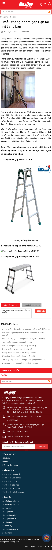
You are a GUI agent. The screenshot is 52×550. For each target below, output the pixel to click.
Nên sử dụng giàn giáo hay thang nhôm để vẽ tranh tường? (23, 333)
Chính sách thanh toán (11, 474)
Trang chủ (4, 17)
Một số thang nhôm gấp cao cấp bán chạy (19, 345)
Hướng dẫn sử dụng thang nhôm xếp (17, 342)
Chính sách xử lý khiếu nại (13, 492)
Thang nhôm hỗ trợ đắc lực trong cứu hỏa (19, 352)
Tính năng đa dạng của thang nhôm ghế (18, 356)
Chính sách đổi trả (9, 481)
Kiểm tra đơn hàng (10, 465)
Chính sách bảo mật (10, 485)
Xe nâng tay (7, 526)
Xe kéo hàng (7, 533)
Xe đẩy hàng (7, 522)
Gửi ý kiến (41, 311)
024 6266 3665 (12, 420)
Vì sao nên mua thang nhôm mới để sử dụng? (20, 363)
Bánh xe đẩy (7, 508)
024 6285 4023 (35, 416)
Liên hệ (5, 461)
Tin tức (13, 17)
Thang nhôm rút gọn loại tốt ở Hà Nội (17, 349)
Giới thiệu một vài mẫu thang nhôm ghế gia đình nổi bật (25, 359)
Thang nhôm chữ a (10, 529)
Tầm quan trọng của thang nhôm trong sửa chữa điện (24, 338)
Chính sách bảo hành (11, 488)
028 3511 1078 (22, 431)
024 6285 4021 (22, 416)
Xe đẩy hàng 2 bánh (10, 504)
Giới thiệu (6, 458)
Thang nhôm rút (9, 519)
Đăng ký (41, 447)
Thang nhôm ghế (9, 515)
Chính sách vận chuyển (11, 478)
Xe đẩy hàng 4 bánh (10, 501)
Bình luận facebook (32, 305)
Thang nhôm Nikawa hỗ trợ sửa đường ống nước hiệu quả (26, 329)
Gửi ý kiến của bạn (10, 305)
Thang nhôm (7, 512)
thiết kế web (26, 539)
